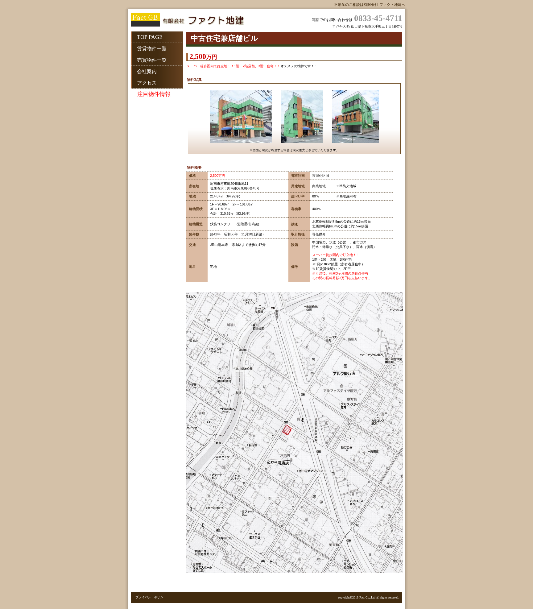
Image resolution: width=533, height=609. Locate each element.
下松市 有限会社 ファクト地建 (192, 20)
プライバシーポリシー (150, 597)
